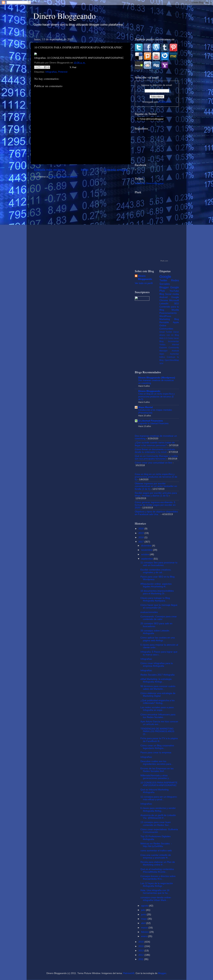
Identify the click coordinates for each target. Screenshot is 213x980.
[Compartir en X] (42, 67)
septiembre (147, 559)
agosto (145, 905)
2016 (141, 942)
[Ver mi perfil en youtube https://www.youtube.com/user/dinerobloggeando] (156, 59)
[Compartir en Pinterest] (48, 67)
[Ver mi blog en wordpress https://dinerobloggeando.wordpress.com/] (156, 50)
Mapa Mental (145, 407)
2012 (141, 955)
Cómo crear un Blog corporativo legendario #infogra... (157, 746)
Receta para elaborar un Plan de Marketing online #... (157, 863)
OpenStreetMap (172, 360)
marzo (144, 927)
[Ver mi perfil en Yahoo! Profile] (165, 68)
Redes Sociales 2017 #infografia (157, 675)
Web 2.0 (163, 338)
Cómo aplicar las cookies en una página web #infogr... (157, 639)
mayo (144, 919)
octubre (145, 554)
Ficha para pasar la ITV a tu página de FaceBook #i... (159, 739)
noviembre (147, 550)
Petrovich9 (128, 973)
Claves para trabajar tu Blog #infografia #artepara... (155, 599)
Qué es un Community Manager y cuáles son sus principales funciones (156, 457)
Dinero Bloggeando (64, 15)
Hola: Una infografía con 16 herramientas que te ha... (155, 891)
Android (163, 297)
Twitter (163, 280)
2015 (141, 946)
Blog (161, 294)
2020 (141, 528)
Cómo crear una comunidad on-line (153, 462)
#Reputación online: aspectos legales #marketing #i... (156, 585)
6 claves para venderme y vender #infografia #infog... (158, 809)
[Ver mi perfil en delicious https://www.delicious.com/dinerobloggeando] (139, 59)
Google (165, 277)
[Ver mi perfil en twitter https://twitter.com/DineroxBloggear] (139, 50)
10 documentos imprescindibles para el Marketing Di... (157, 592)
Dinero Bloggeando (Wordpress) (156, 377)
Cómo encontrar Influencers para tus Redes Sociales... (157, 715)
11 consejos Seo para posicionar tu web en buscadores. (158, 563)
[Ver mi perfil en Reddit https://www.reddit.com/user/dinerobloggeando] (147, 68)
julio (143, 910)
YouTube (174, 291)
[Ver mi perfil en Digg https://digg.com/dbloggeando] (156, 68)
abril (143, 923)
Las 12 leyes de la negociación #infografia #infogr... (156, 884)
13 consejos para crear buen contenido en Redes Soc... (155, 823)
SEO (176, 303)
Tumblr (169, 332)
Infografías (51, 72)
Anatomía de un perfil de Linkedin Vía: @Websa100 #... (158, 816)
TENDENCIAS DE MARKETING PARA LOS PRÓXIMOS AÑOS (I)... (157, 731)
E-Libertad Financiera (150, 421)
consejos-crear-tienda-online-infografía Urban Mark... (155, 898)
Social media (172, 294)
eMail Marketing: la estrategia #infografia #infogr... (156, 680)
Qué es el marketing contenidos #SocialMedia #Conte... (157, 870)
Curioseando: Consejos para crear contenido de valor (158, 617)
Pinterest (62, 72)
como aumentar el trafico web (156, 850)
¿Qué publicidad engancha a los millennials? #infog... (157, 701)
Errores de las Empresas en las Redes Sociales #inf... (157, 769)
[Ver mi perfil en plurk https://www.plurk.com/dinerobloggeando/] (147, 59)
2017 (141, 542)
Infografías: (146, 659)
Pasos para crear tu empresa (155, 752)
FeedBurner (164, 102)
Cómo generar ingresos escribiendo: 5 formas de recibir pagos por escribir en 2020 (155, 505)
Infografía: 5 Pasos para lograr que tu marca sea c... (158, 653)
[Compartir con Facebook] (45, 67)
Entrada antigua (116, 169)
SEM (161, 363)
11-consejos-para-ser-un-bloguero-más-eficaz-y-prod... (158, 798)
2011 (141, 959)
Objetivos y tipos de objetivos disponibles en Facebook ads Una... (156, 513)
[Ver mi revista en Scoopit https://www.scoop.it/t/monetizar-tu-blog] (139, 68)
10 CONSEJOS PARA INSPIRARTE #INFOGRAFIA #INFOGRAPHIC (158, 784)
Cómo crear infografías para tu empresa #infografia (156, 664)
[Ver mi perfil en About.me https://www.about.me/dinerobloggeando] (173, 59)
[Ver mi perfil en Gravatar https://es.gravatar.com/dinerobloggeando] (165, 59)
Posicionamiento (168, 313)
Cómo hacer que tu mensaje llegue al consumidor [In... (158, 606)
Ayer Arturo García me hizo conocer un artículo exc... (159, 722)
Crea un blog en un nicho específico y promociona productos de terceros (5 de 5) (156, 397)
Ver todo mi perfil (144, 283)
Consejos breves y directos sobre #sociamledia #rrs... (158, 877)
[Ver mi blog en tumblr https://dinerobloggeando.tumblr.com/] (165, 50)
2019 (141, 533)
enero (144, 936)
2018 (141, 537)
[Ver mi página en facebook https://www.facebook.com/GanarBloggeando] (147, 50)
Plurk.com (164, 261)
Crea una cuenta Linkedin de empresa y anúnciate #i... (155, 856)
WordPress (165, 316)
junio (144, 914)
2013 (141, 950)
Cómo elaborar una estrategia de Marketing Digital (157, 694)
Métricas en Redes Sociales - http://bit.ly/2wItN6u (156, 844)
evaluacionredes (149, 612)
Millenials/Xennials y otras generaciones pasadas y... (155, 776)
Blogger (164, 287)
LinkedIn (163, 303)
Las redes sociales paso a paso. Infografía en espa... (157, 708)
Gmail (162, 332)
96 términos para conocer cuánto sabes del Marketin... (157, 687)
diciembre (146, 545)
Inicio (84, 169)
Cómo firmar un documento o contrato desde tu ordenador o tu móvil (155, 450)
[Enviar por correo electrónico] (35, 67)
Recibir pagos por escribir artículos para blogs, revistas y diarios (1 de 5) (156, 494)
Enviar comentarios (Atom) (63, 176)
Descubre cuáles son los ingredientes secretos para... (156, 762)
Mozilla (175, 310)
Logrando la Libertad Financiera (153, 423)
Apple (176, 322)
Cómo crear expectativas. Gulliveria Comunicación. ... (159, 830)
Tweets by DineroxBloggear (149, 183)
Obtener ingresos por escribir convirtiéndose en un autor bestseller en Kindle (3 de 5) (156, 486)
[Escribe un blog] (39, 67)
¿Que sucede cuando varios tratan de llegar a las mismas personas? (155, 443)
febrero (145, 932)
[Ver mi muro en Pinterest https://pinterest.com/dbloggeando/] (173, 50)
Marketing (164, 319)
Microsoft (174, 300)
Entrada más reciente (49, 169)
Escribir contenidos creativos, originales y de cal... (155, 571)
